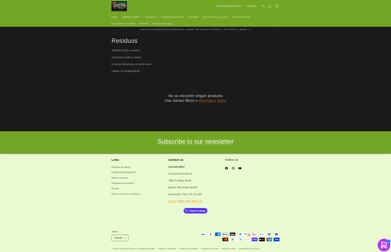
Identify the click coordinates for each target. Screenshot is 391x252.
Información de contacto (249, 249)
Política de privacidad (188, 249)
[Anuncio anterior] (112, 30)
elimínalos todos (212, 100)
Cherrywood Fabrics (127, 249)
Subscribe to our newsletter (195, 141)
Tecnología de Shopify (145, 249)
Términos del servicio (210, 249)
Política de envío (229, 249)
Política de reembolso (167, 249)
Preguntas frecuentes (122, 183)
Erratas (115, 188)
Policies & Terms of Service (125, 194)
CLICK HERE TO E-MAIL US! (185, 201)
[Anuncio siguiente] (278, 30)
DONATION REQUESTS (123, 172)
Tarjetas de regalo (121, 167)
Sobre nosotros (119, 178)
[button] (132, 17)
